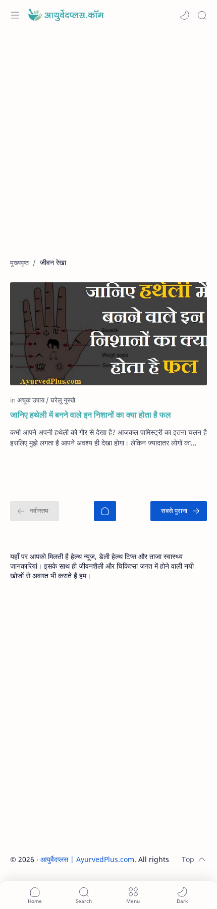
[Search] (201, 15)
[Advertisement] (108, 149)
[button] (184, 15)
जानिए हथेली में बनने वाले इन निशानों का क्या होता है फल (90, 414)
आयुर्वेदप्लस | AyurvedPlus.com (87, 859)
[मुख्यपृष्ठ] (105, 511)
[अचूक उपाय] (33, 400)
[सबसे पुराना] (178, 511)
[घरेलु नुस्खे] (62, 400)
